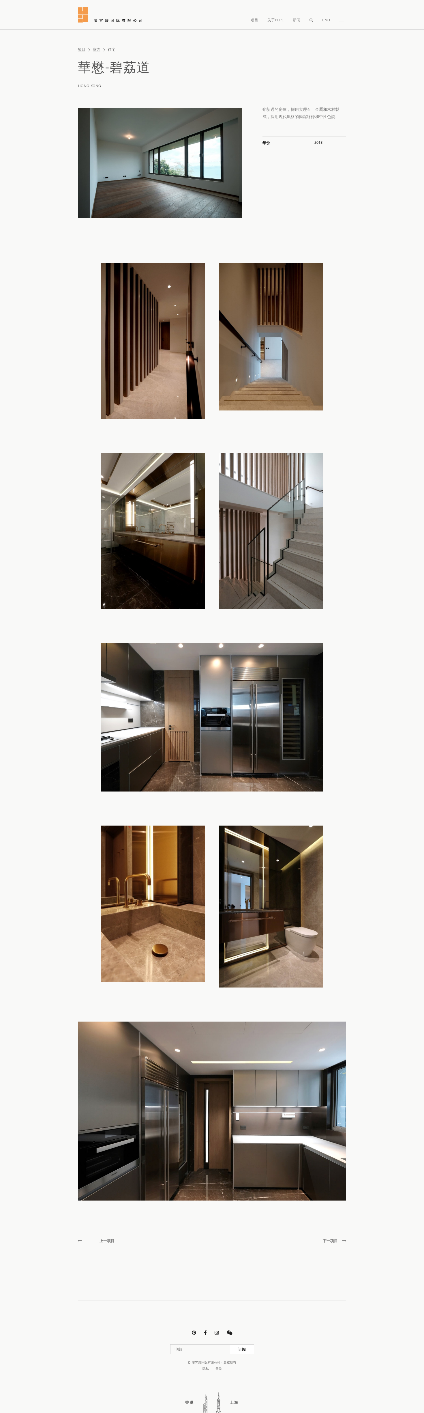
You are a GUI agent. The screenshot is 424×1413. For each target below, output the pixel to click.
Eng (326, 20)
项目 (254, 20)
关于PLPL (275, 20)
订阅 (242, 1349)
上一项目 (107, 1240)
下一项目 (330, 1240)
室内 (96, 49)
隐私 (205, 1369)
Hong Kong (89, 85)
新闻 (296, 20)
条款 (218, 1369)
